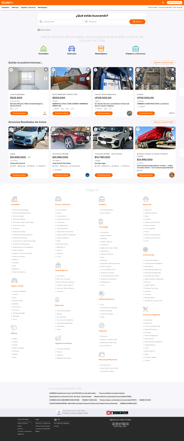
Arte (102, 305)
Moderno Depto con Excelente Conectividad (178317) (118, 400)
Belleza (14, 333)
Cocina (15, 294)
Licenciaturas (61, 317)
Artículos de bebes (63, 349)
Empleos (102, 204)
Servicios (148, 291)
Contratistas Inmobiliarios (154, 263)
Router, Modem (106, 267)
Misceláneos (149, 267)
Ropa (14, 357)
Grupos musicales (107, 314)
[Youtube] (127, 424)
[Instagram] (117, 424)
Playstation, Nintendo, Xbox (110, 263)
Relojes (15, 354)
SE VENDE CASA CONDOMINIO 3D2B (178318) (64, 400)
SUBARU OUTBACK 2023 (128, 403)
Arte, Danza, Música (63, 311)
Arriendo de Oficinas (20, 238)
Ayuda (19, 426)
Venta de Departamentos (22, 213)
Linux (102, 257)
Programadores (150, 345)
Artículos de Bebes (19, 291)
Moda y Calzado (18, 348)
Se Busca (60, 253)
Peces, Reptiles (150, 228)
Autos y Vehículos (62, 204)
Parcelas (16, 263)
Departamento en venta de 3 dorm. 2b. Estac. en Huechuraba (70, 396)
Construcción (148, 255)
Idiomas (59, 314)
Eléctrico (148, 282)
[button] (45, 78)
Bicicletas (104, 336)
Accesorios (61, 222)
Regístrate (21, 434)
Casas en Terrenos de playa (22, 253)
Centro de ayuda (177, 7)
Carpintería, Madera (151, 260)
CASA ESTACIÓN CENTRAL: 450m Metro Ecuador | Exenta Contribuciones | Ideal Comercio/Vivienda (83, 403)
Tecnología (103, 227)
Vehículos (15, 7)
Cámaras (104, 239)
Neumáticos (61, 247)
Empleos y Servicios (28, 7)
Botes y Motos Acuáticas (65, 282)
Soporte (20, 428)
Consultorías (149, 339)
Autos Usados (62, 210)
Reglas (37, 431)
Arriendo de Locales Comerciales (24, 241)
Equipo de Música (63, 238)
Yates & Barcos (61, 270)
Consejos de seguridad (165, 7)
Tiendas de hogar (19, 313)
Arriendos (16, 228)
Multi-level (148, 323)
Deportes (103, 331)
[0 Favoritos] (95, 70)
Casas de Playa (18, 250)
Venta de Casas (18, 216)
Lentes (15, 345)
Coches (59, 352)
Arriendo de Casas (19, 232)
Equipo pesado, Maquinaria (66, 235)
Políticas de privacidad (42, 426)
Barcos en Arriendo (63, 279)
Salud (146, 354)
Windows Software (107, 273)
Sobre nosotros (23, 423)
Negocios (16, 269)
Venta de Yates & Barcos (65, 288)
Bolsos (15, 339)
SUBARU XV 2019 (145, 400)
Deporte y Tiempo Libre (109, 339)
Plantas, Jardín (18, 301)
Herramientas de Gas (152, 276)
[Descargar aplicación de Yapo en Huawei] (108, 413)
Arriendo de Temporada (21, 244)
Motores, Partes (62, 244)
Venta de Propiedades (20, 210)
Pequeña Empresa (151, 329)
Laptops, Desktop (107, 254)
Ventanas (16, 316)
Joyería (15, 342)
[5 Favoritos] (53, 70)
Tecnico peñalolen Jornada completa (111, 393)
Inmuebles (5, 7)
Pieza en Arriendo (19, 256)
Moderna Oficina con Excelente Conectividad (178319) (112, 396)
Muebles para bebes (64, 358)
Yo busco (60, 291)
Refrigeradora (105, 282)
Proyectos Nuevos (19, 272)
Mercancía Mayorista (108, 359)
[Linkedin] (124, 424)
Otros (15, 319)
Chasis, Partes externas (65, 232)
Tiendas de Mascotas (152, 222)
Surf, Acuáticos (106, 346)
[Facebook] (113, 424)
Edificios (15, 260)
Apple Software (106, 235)
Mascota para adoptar (153, 235)
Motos (59, 213)
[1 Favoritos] (53, 129)
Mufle (58, 241)
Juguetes (60, 355)
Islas (14, 266)
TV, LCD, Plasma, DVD (108, 270)
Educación (59, 305)
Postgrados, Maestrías (64, 323)
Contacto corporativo (25, 431)
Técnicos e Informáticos (65, 320)
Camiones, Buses (62, 228)
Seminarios (60, 326)
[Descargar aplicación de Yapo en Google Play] (123, 412)
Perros (147, 232)
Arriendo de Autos (63, 219)
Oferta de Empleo (107, 210)
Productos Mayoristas (152, 326)
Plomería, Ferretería (151, 288)
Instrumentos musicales (109, 308)
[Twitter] (120, 424)
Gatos (147, 216)
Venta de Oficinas (19, 219)
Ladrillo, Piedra (150, 285)
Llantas (59, 250)
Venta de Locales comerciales (23, 222)
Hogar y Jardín (17, 286)
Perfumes (16, 351)
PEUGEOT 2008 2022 (89, 400)
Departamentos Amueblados (23, 247)
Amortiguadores (62, 225)
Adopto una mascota (152, 238)
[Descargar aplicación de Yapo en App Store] (115, 412)
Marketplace (42, 7)
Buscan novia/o (150, 225)
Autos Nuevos (62, 216)
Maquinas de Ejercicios (109, 343)
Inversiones (148, 320)
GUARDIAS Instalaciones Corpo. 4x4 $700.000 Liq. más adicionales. (73, 393)
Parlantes (104, 260)
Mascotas (147, 204)
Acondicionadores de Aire (110, 276)
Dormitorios (17, 307)
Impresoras (104, 251)
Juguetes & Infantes (63, 343)
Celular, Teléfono (106, 242)
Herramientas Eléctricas (153, 270)
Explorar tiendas (152, 7)
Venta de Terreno (19, 225)
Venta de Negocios (151, 336)
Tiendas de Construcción (153, 301)
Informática (105, 245)
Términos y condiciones (42, 423)
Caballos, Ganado (151, 213)
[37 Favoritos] (11, 70)
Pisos (14, 298)
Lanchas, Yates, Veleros (65, 285)
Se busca (16, 310)
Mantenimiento (150, 298)
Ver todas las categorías (61, 423)
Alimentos (148, 210)
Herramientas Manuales (153, 273)
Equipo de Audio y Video (109, 248)
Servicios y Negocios (151, 315)
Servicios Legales (150, 357)
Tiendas (56, 426)
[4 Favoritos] (11, 129)
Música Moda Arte (106, 299)
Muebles (15, 304)
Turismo (147, 360)
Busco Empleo (105, 213)
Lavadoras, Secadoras (108, 279)
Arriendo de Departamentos (23, 235)
